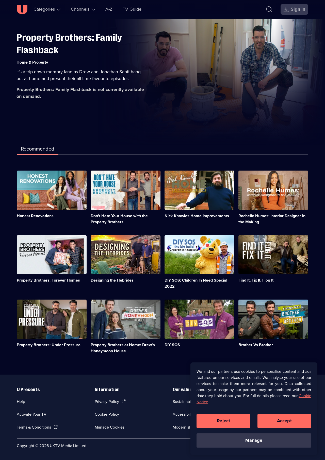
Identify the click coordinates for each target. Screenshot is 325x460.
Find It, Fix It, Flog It (255, 280)
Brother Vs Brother (255, 345)
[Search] (269, 9)
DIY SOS (172, 345)
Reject (223, 420)
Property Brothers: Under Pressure (48, 345)
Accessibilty (183, 414)
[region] (253, 408)
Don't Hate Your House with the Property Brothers (119, 219)
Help (21, 401)
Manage (253, 440)
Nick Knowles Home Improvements (197, 216)
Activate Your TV (31, 414)
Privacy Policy (107, 401)
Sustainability (184, 401)
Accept (284, 420)
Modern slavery (186, 427)
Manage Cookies (109, 427)
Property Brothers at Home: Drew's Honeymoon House (123, 348)
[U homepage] (22, 9)
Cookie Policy (107, 414)
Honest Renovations (35, 216)
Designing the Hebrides (112, 280)
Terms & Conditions (34, 427)
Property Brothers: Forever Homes (48, 280)
